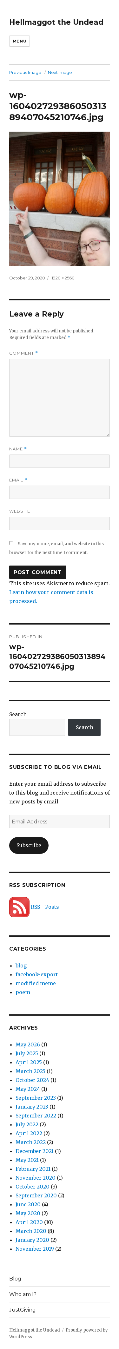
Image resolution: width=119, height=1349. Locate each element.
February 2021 (33, 1169)
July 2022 (27, 1124)
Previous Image (25, 72)
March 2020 (31, 1231)
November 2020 (36, 1178)
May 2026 (28, 1044)
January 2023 (32, 1106)
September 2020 (36, 1195)
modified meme (36, 983)
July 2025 (27, 1053)
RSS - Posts (44, 907)
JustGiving (22, 1310)
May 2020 (28, 1213)
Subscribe (29, 845)
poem (23, 992)
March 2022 (31, 1142)
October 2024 (32, 1080)
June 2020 (28, 1204)
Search (18, 714)
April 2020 (29, 1222)
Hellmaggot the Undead (56, 22)
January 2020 (32, 1240)
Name (18, 449)
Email (18, 480)
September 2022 (36, 1115)
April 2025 (29, 1062)
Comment (23, 353)
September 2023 (36, 1098)
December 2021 (35, 1151)
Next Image (60, 72)
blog (21, 965)
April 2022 (29, 1133)
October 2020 (33, 1186)
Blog (15, 1279)
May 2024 (28, 1089)
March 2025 (30, 1071)
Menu (19, 40)
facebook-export (37, 974)
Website (19, 511)
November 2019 (35, 1249)
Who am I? (22, 1294)
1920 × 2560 (63, 277)
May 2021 (27, 1160)
